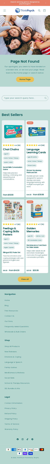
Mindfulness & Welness (15, 373)
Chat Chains (11, 149)
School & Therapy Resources (17, 383)
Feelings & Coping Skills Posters (11, 231)
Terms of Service (12, 424)
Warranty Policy (11, 429)
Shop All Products (12, 346)
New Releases (11, 352)
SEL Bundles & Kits (12, 388)
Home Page (25, 79)
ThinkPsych (21, 457)
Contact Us (9, 316)
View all (25, 279)
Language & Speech (13, 362)
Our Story (9, 321)
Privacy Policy (11, 408)
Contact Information (13, 403)
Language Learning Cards (36, 151)
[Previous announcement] (4, 3)
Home (7, 300)
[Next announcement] (45, 3)
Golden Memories (33, 230)
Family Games (11, 367)
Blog (6, 305)
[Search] (45, 98)
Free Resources (11, 311)
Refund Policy (11, 413)
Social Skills (9, 378)
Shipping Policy (11, 419)
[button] (4, 10)
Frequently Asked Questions (17, 326)
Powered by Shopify (32, 457)
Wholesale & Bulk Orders (15, 332)
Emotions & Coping (13, 357)
